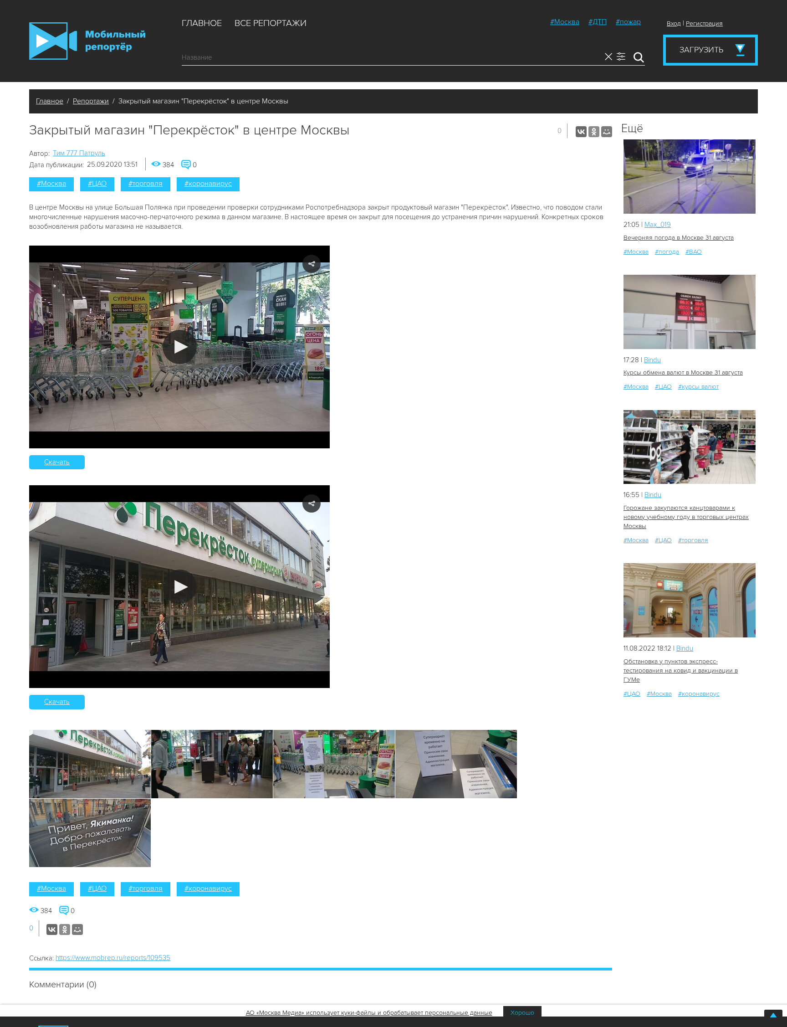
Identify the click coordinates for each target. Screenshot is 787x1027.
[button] (180, 347)
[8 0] (689, 176)
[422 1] (689, 600)
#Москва (564, 21)
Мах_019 (657, 225)
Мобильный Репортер (87, 41)
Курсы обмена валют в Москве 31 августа (683, 372)
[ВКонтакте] (581, 131)
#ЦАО (97, 183)
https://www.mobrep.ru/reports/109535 (113, 958)
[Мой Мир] (606, 131)
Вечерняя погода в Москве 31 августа (678, 237)
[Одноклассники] (593, 131)
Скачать (57, 462)
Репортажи (91, 101)
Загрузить (701, 50)
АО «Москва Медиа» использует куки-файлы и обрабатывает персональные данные (369, 1013)
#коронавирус (208, 183)
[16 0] (689, 312)
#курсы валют (698, 386)
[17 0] (689, 447)
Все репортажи (271, 23)
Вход (674, 23)
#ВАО (693, 252)
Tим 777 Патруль (79, 153)
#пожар (628, 21)
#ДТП (597, 21)
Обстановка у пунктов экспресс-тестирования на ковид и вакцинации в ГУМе (680, 670)
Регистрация (704, 23)
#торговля (145, 183)
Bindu (652, 360)
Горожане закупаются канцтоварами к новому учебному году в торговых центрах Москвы (686, 517)
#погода (667, 252)
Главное (202, 23)
